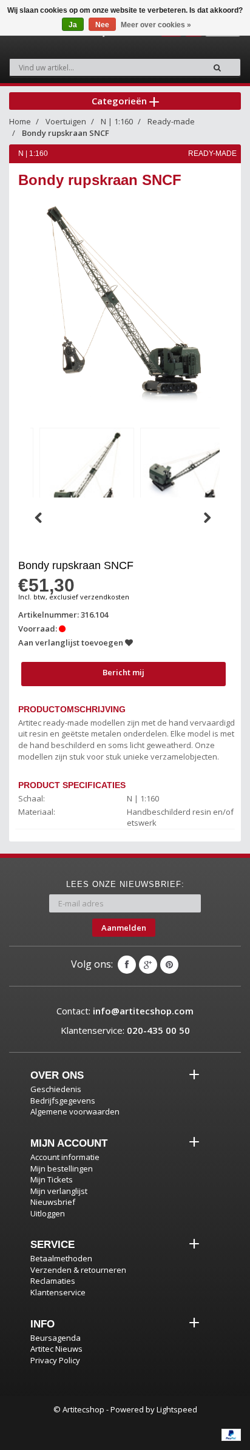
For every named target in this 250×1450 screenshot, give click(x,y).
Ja (73, 25)
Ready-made (171, 121)
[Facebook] (127, 965)
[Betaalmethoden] (231, 1435)
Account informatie (65, 1157)
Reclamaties (52, 1280)
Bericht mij (123, 672)
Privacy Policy (55, 1360)
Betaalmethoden (61, 1258)
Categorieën (120, 101)
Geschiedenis (55, 1089)
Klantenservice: (125, 1030)
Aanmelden (123, 927)
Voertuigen (66, 121)
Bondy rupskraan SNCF (65, 132)
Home (20, 121)
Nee (102, 25)
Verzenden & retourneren (78, 1269)
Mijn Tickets (51, 1179)
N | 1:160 (117, 121)
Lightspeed (177, 1409)
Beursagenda (55, 1337)
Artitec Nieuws (56, 1348)
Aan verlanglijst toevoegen (71, 642)
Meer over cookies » (156, 25)
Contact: (125, 1011)
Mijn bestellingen (61, 1168)
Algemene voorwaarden (75, 1111)
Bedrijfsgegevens (62, 1100)
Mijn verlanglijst (58, 1190)
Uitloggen (47, 1213)
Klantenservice (58, 1292)
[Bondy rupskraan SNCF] (86, 472)
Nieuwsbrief (52, 1201)
